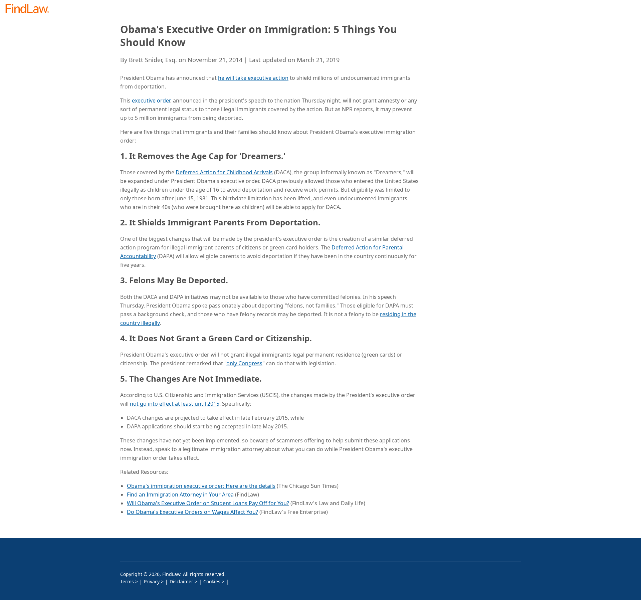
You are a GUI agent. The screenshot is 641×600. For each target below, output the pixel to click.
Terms (127, 581)
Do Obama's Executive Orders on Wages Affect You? (192, 512)
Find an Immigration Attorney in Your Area (180, 494)
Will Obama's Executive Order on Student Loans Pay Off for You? (208, 503)
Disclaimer (181, 581)
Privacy (152, 581)
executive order (151, 100)
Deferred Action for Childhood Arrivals (224, 172)
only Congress (244, 363)
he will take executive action (253, 77)
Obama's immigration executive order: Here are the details (201, 485)
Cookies (211, 581)
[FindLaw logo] (29, 9)
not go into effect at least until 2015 (174, 403)
